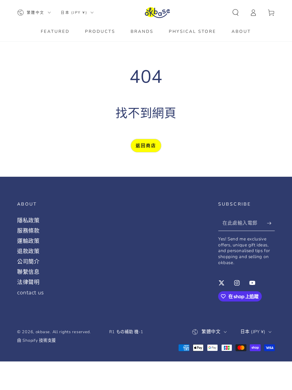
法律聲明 (28, 282)
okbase (43, 332)
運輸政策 (28, 241)
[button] (235, 12)
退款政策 (28, 251)
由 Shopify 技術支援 (36, 340)
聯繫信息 (28, 272)
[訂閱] (271, 223)
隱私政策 (28, 220)
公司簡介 (28, 262)
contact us (30, 292)
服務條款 (28, 231)
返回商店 (146, 145)
